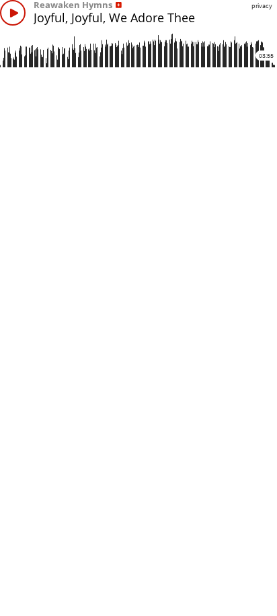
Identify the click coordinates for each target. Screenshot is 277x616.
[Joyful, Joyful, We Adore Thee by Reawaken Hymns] (13, 13)
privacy (261, 5)
